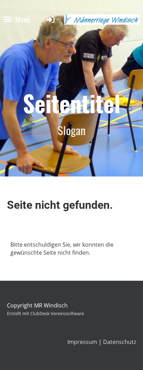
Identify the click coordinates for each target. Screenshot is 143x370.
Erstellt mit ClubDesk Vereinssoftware (45, 313)
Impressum (82, 342)
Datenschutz (119, 342)
